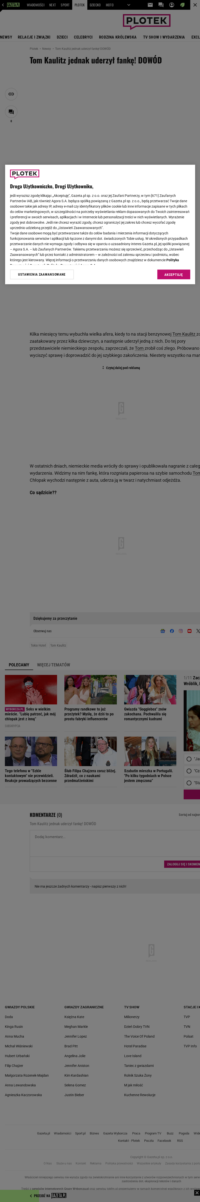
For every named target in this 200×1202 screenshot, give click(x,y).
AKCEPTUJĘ (173, 275)
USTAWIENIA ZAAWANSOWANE (42, 274)
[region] (100, 224)
